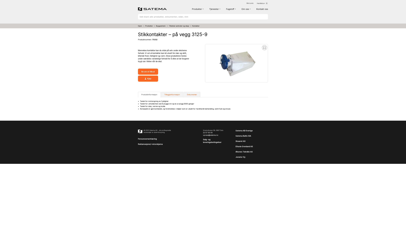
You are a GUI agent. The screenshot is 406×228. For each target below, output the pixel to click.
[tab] (149, 94)
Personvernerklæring (147, 139)
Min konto (250, 3)
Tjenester (214, 9)
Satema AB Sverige (244, 131)
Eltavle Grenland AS (244, 146)
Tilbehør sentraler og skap (179, 26)
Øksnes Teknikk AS (244, 152)
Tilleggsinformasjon (172, 95)
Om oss (245, 9)
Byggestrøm (161, 26)
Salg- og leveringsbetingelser (212, 140)
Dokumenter (192, 95)
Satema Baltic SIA (243, 136)
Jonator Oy (240, 157)
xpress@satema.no (210, 135)
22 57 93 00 (208, 133)
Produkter (197, 9)
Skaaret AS (241, 141)
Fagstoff (230, 9)
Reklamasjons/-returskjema (150, 144)
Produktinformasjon (149, 95)
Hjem (140, 26)
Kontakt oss (262, 9)
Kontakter (196, 26)
